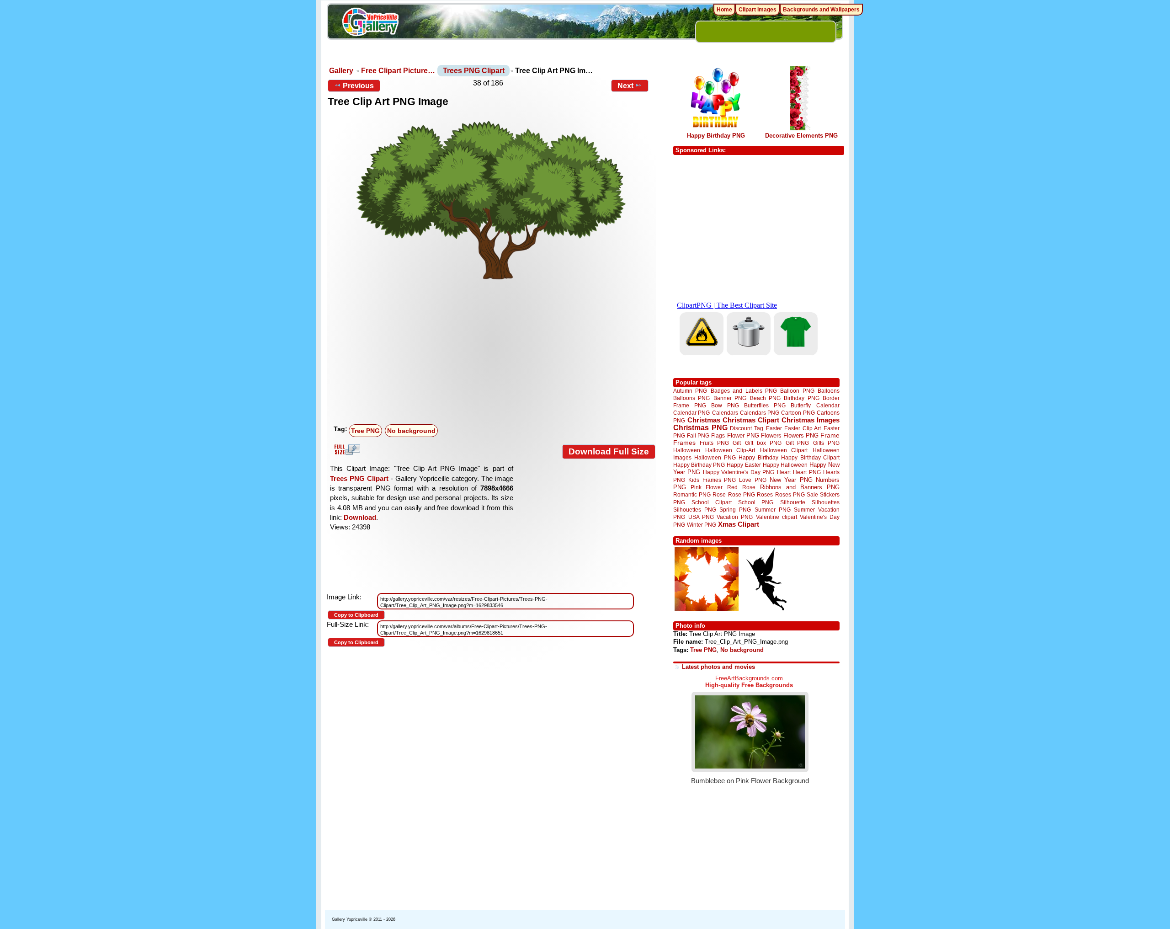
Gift (737, 443)
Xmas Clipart (738, 524)
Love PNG (752, 480)
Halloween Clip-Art (730, 450)
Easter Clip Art (802, 428)
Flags (718, 435)
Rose (719, 494)
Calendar (828, 405)
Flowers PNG (801, 435)
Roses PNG (790, 494)
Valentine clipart (776, 517)
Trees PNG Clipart (474, 71)
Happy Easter (743, 465)
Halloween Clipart (784, 450)
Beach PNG (765, 398)
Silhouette (792, 502)
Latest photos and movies (718, 666)
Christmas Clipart (751, 420)
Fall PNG (698, 435)
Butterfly (801, 405)
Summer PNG (773, 510)
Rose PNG (741, 494)
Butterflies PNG (765, 405)
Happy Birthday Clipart (810, 457)
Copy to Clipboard (356, 615)
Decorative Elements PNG (801, 135)
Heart (784, 472)
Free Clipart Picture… (398, 71)
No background (411, 430)
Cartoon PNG (797, 413)
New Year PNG (791, 479)
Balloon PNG (797, 391)
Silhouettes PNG (694, 510)
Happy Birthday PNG (716, 135)
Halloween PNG (714, 457)
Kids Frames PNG (712, 480)
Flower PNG (743, 435)
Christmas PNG (700, 428)
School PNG (755, 502)
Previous (358, 86)
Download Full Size (609, 451)
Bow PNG (725, 405)
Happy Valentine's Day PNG (738, 472)
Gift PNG (797, 443)
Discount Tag (746, 428)
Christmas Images (811, 420)
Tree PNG (365, 430)
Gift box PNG (763, 443)
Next (625, 86)
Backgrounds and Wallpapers (821, 9)
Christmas (703, 420)
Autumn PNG (690, 391)
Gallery (341, 71)
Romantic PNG (692, 494)
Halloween (686, 450)
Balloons (829, 391)
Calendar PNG (691, 413)
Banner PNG (729, 398)
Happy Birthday (758, 457)
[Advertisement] (493, 352)
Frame (830, 435)
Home (724, 9)
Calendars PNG (759, 413)
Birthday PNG (801, 398)
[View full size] (491, 199)
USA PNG (701, 517)
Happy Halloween (785, 465)
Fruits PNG (714, 443)
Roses (765, 494)
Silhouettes (826, 502)
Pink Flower (707, 487)
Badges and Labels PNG (744, 391)
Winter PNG (701, 525)
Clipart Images (757, 9)
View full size (346, 449)
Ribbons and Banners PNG (800, 487)
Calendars (725, 413)
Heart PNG (806, 472)
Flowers (771, 435)
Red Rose (741, 487)
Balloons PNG (691, 398)
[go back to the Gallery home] (370, 23)
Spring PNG (735, 510)
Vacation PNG (735, 517)
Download (360, 517)
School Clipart (711, 502)
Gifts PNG (826, 443)
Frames (684, 442)
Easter (774, 428)
